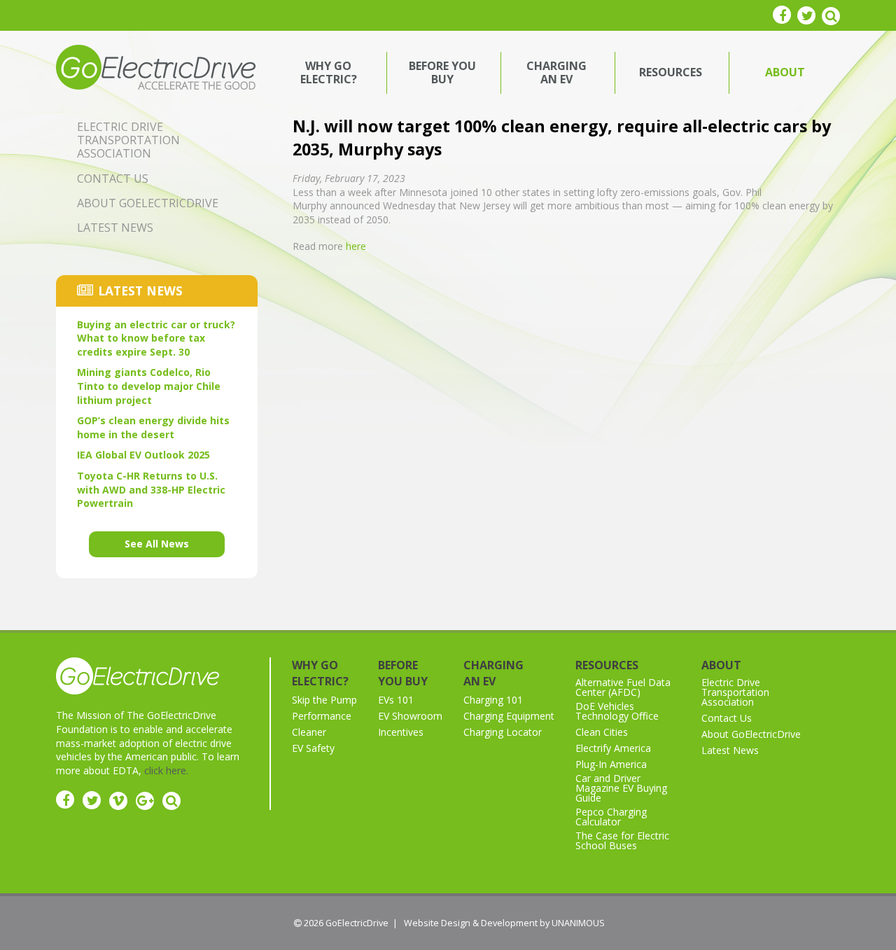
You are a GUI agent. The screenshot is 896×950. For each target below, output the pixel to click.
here (356, 246)
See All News (157, 543)
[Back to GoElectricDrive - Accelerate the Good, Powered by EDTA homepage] (155, 66)
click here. (166, 770)
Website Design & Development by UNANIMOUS (504, 923)
